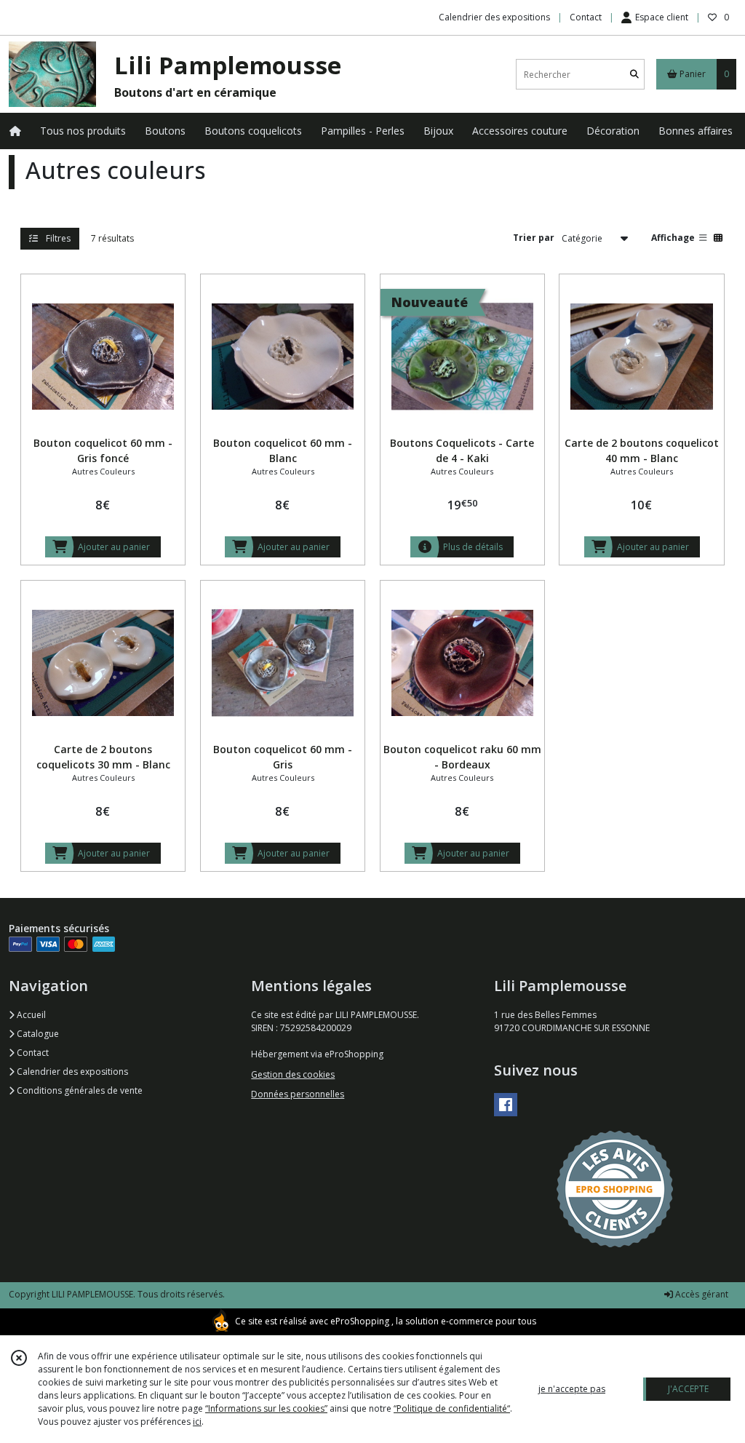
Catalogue (37, 1033)
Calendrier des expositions (71, 1071)
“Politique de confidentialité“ (452, 1408)
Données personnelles (297, 1094)
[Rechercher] (634, 74)
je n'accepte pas (571, 1389)
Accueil (30, 1015)
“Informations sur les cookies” (266, 1408)
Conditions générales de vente (79, 1090)
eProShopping (359, 1321)
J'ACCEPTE (688, 1389)
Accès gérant (700, 1294)
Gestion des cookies (293, 1074)
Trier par (533, 237)
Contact (586, 17)
